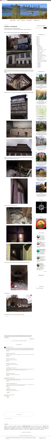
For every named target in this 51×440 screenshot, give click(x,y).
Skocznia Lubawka (39, 53)
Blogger (29, 432)
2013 (37, 42)
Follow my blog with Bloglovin (39, 288)
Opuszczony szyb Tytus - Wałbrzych (41, 61)
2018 (37, 36)
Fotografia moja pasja (40, 263)
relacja (20, 429)
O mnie (18, 20)
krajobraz (12, 428)
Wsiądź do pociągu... (40, 48)
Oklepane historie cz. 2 (42, 235)
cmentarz (5, 427)
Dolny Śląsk (25, 426)
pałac (46, 428)
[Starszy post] (33, 414)
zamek (41, 429)
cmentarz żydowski (25, 427)
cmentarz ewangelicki (12, 427)
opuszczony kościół (32, 428)
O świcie (41, 193)
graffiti (42, 427)
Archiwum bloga (36, 20)
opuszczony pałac (38, 428)
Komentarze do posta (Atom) (9, 418)
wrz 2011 (39, 63)
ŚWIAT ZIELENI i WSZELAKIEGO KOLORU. (42, 265)
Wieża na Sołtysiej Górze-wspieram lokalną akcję (41, 116)
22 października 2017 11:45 (13, 383)
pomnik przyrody (6, 429)
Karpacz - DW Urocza (10, 26)
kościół (46, 427)
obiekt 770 (21, 428)
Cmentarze (23, 20)
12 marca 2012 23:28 (12, 353)
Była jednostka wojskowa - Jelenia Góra (41, 85)
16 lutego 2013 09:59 (12, 358)
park (42, 428)
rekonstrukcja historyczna (13, 429)
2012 (37, 43)
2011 (37, 44)
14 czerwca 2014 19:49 (13, 363)
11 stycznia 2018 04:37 (13, 389)
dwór (35, 427)
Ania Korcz (7, 373)
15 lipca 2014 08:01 (11, 373)
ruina (24, 429)
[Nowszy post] (4, 414)
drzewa (31, 427)
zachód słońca (36, 429)
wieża (27, 429)
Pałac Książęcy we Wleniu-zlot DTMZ (41, 162)
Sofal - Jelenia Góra (39, 52)
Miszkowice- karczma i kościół (41, 132)
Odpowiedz (7, 356)
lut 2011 (39, 67)
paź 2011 (39, 62)
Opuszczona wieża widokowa (41, 54)
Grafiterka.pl (30, 435)
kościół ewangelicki (6, 428)
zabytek (31, 429)
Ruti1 (9, 389)
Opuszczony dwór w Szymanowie (41, 147)
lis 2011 (39, 46)
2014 (37, 41)
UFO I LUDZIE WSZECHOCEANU (41, 249)
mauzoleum (16, 428)
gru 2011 (39, 45)
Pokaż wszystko (45, 271)
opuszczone (25, 428)
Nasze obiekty (29, 20)
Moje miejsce (25, 6)
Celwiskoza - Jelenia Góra (40, 51)
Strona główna (12, 20)
